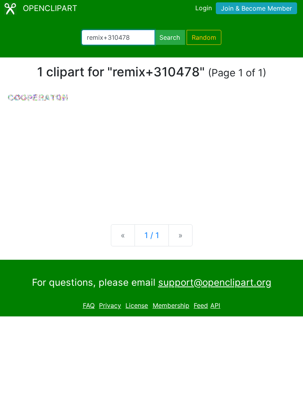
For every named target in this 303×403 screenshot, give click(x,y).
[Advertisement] (151, 157)
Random (204, 37)
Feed (201, 305)
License (136, 305)
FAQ (89, 305)
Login (203, 8)
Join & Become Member (256, 8)
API (215, 305)
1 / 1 (151, 235)
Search (169, 37)
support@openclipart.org (214, 282)
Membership (171, 305)
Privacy (110, 305)
